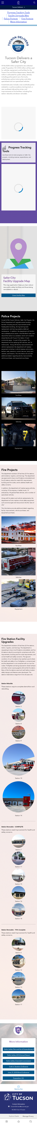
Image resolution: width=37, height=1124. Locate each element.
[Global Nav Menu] (2, 2)
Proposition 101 (18, 1078)
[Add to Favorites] (19, 1121)
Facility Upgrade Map (18, 15)
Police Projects (11, 18)
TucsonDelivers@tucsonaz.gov (20, 1106)
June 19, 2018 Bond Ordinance (18, 1072)
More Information (18, 21)
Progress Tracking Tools (18, 12)
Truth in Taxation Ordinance (18, 1066)
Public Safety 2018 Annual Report (18, 1055)
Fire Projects (27, 18)
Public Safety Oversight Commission (18, 1061)
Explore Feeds (14, 1116)
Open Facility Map (18, 295)
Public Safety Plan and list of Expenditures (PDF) (19, 1049)
